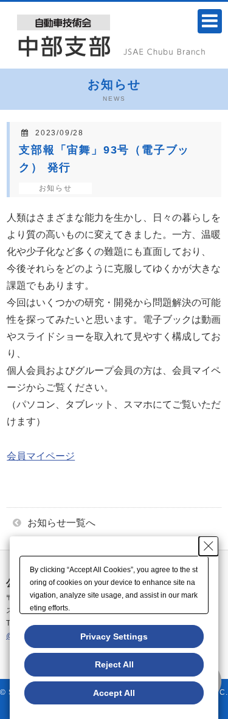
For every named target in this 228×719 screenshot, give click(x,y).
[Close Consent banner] (208, 546)
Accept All (114, 693)
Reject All (114, 664)
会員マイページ (41, 456)
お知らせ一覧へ (61, 523)
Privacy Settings (114, 636)
